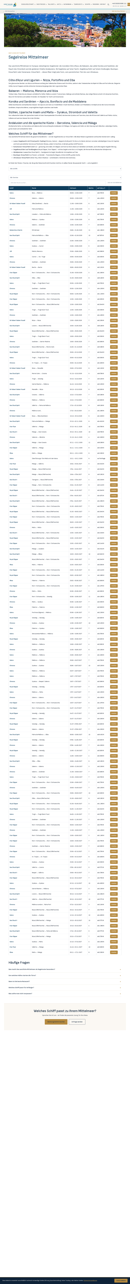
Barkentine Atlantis (16, 230)
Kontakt (103, 4)
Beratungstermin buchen (56, 1022)
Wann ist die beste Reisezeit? (19, 981)
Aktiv (59, 4)
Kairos (12, 193)
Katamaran (67, 4)
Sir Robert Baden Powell (17, 203)
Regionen (96, 4)
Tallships (51, 4)
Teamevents (78, 4)
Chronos (12, 198)
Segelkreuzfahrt (27, 4)
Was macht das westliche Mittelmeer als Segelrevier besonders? (32, 969)
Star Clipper (13, 273)
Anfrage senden (77, 1022)
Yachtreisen (40, 4)
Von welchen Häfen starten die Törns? (22, 975)
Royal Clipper (14, 294)
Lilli (11, 209)
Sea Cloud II (13, 432)
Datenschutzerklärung (90, 1280)
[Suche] (108, 4)
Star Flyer (13, 426)
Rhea (11, 453)
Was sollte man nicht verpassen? (20, 994)
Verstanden (121, 1280)
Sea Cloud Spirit (15, 214)
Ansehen (113, 193)
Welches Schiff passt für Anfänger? (21, 988)
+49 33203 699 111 (119, 3)
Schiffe (87, 4)
